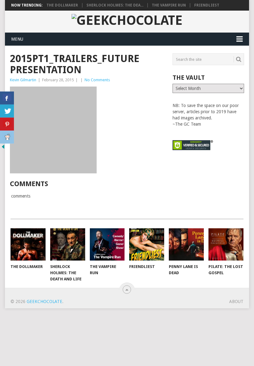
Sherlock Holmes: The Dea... (114, 5)
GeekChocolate (44, 301)
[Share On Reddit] (7, 137)
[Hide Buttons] (3, 148)
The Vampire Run (169, 5)
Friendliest (206, 5)
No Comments (97, 80)
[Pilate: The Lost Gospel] (225, 244)
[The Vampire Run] (107, 244)
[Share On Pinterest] (7, 124)
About (236, 301)
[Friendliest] (146, 244)
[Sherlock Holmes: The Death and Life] (67, 244)
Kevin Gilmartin (23, 80)
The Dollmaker (62, 5)
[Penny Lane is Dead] (186, 244)
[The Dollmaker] (28, 244)
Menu (17, 39)
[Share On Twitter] (7, 111)
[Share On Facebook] (7, 98)
